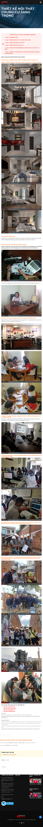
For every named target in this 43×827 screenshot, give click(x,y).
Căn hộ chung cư (12, 754)
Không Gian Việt (32, 819)
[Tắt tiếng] (38, 783)
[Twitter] (8, 760)
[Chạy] (30, 783)
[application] (35, 781)
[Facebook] (6, 760)
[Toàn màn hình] (40, 783)
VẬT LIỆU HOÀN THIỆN (35, 728)
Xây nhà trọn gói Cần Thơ (9, 706)
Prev (4, 767)
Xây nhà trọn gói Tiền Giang (10, 708)
